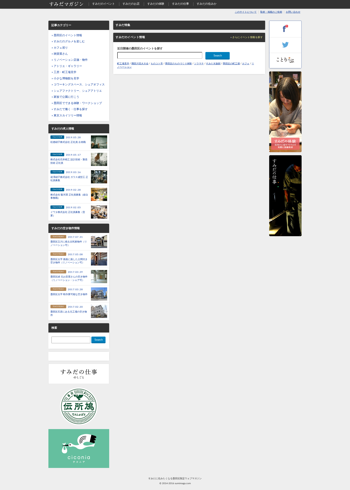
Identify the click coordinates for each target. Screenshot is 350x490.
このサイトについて (246, 12)
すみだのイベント (103, 3)
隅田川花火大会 (139, 63)
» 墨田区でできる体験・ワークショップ (77, 103)
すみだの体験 (155, 3)
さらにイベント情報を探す (247, 37)
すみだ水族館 (213, 63)
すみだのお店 (131, 3)
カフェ (245, 63)
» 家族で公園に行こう (65, 97)
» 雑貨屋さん (60, 53)
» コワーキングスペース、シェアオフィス (78, 84)
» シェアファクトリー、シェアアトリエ (77, 90)
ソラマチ (199, 63)
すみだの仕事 (180, 3)
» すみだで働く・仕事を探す (70, 109)
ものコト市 (157, 63)
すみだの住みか (207, 3)
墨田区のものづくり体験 (178, 63)
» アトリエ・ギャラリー (67, 66)
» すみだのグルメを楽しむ (68, 41)
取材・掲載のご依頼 (271, 12)
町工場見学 (123, 63)
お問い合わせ (293, 12)
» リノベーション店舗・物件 (70, 59)
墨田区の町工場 (231, 63)
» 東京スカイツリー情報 (67, 115)
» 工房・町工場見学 (64, 72)
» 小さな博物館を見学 (65, 78)
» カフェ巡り (60, 47)
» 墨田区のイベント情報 (67, 35)
